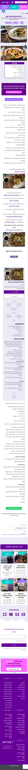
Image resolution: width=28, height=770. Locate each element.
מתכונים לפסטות (8, 685)
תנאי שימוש (10, 745)
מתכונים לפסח (21, 720)
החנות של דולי (21, 689)
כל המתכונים (22, 685)
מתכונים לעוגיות (8, 734)
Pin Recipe (13, 296)
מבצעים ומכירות (21, 687)
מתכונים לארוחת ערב (21, 749)
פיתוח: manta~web (14, 765)
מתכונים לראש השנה (21, 715)
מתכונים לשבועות (20, 172)
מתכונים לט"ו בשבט (20, 727)
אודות (23, 694)
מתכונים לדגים (8, 703)
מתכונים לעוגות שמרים (8, 727)
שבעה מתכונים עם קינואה (11, 195)
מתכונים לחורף (8, 707)
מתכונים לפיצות (8, 682)
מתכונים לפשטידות (7, 698)
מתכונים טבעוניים (8, 694)
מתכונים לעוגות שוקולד (8, 715)
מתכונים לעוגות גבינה (8, 730)
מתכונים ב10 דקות (20, 744)
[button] (22, 22)
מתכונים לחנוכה (21, 722)
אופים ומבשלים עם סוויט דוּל (14, 217)
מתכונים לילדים (21, 760)
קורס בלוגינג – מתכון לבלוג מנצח (7, 568)
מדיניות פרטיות (5, 745)
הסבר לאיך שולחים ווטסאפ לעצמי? (7, 596)
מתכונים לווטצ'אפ (9, 222)
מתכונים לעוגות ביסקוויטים (8, 723)
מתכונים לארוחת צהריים (21, 753)
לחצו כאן (12, 515)
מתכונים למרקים (8, 687)
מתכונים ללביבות (14, 206)
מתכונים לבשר (8, 705)
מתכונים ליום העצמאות (22, 732)
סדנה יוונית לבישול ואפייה (21, 567)
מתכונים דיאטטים (8, 691)
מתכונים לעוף (9, 700)
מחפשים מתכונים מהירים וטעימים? (21, 596)
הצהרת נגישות (7, 747)
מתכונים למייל (9, 230)
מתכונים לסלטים (8, 689)
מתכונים (23, 682)
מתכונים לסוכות (21, 725)
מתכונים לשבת (21, 747)
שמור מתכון (8, 23)
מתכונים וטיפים (21, 696)
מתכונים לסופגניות (7, 720)
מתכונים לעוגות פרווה (8, 736)
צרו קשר (23, 698)
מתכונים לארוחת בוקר (21, 757)
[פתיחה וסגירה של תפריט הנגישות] (3, 11)
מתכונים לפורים (21, 729)
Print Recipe (13, 292)
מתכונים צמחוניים (8, 696)
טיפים (23, 691)
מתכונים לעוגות (8, 718)
